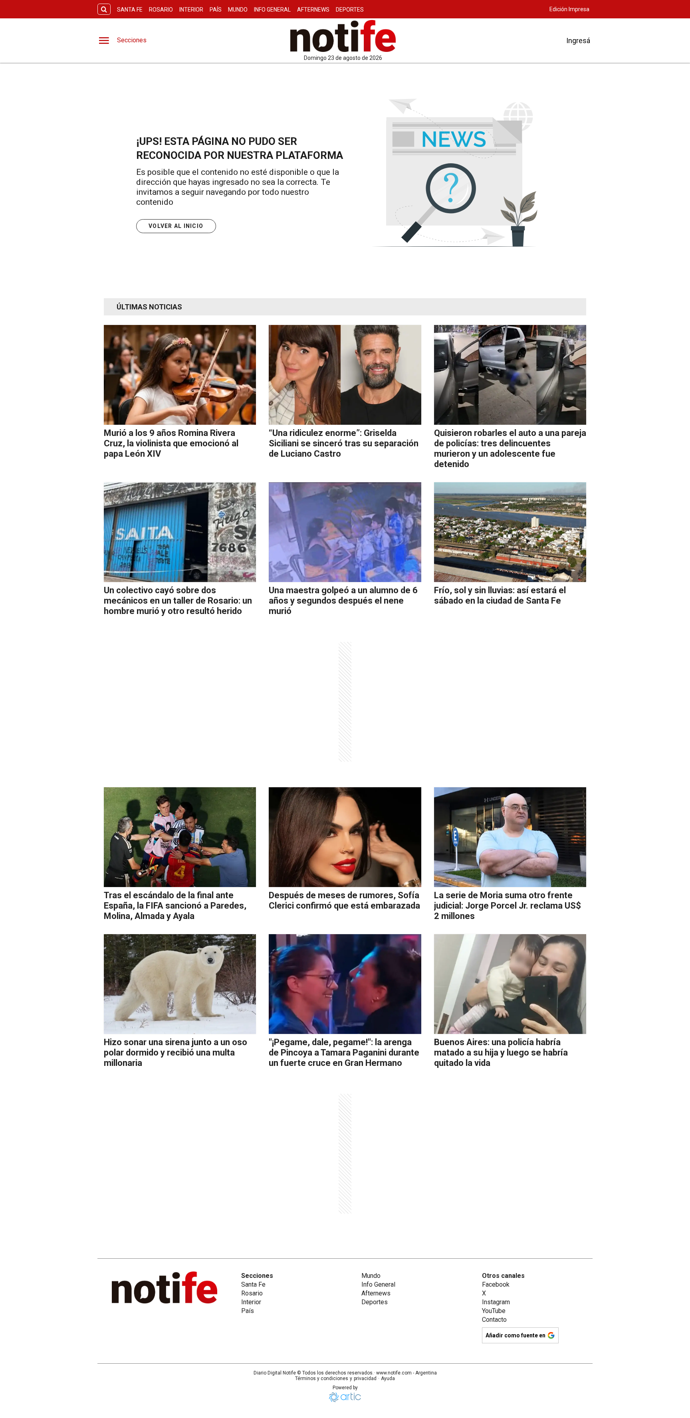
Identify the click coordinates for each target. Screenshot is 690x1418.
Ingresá (578, 40)
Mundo (238, 9)
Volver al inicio (176, 226)
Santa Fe (130, 9)
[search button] (104, 9)
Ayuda (388, 1378)
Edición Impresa (569, 9)
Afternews (313, 9)
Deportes (350, 9)
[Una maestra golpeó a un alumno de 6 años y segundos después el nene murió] (345, 532)
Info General (272, 9)
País (216, 9)
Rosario (161, 9)
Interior (191, 9)
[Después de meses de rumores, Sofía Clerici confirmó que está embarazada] (345, 837)
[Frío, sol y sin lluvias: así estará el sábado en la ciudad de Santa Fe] (510, 532)
